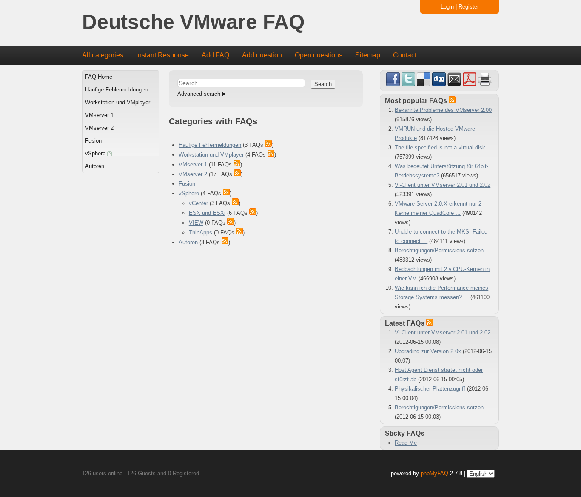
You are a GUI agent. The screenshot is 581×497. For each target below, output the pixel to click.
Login (447, 6)
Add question (262, 55)
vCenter (198, 203)
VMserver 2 (99, 128)
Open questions (318, 55)
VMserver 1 (99, 115)
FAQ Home (98, 77)
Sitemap (367, 55)
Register (469, 6)
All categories (102, 55)
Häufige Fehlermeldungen (116, 89)
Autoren (94, 166)
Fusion (93, 140)
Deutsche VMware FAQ (193, 22)
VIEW (196, 223)
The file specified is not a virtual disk (440, 147)
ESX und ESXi (207, 213)
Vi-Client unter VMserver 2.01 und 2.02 (442, 185)
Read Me (406, 443)
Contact (404, 55)
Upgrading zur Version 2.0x (428, 351)
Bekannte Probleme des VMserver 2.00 (443, 110)
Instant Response (162, 55)
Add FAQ (215, 55)
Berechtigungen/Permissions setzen (439, 250)
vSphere (96, 153)
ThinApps (200, 232)
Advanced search (198, 94)
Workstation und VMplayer (117, 102)
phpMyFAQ (434, 473)
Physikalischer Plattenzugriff (430, 389)
